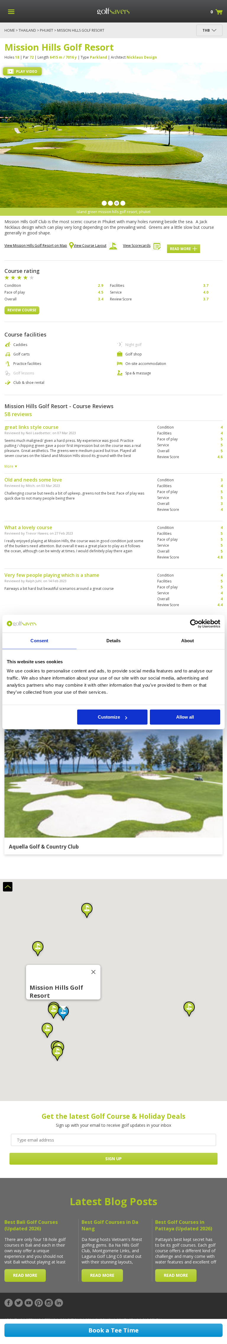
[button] (63, 1013)
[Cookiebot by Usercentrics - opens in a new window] (194, 623)
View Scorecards (136, 245)
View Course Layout (90, 245)
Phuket (46, 30)
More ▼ (11, 466)
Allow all (185, 717)
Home (9, 30)
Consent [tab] (39, 640)
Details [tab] (113, 640)
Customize (109, 717)
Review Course (21, 310)
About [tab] (187, 640)
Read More (180, 248)
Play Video (26, 71)
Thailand (27, 30)
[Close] (93, 972)
